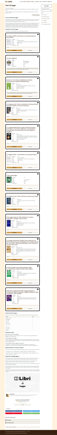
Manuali (32, 1)
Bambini (48, 1)
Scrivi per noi (16, 433)
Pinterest (14, 413)
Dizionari (37, 1)
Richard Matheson (26, 61)
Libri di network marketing (45, 18)
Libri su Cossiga (44, 14)
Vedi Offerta (14, 50)
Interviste (45, 1)
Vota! (22, 404)
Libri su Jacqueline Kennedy (45, 24)
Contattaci (25, 433)
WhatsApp (31, 413)
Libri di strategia (44, 20)
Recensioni (28, 1)
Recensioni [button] (30, 50)
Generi (24, 1)
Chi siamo (6, 433)
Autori (21, 1)
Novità (40, 1)
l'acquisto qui (12, 341)
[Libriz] (8, 1)
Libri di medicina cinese (45, 16)
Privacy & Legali (21, 433)
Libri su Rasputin (44, 22)
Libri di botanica (8, 420)
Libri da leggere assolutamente (46, 6)
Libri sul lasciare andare (10, 422)
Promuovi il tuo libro (11, 433)
